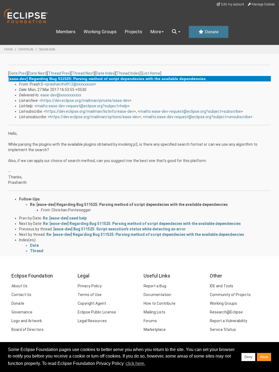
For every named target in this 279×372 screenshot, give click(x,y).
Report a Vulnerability (228, 321)
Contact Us (21, 294)
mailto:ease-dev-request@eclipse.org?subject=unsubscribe (197, 117)
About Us (19, 286)
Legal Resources (92, 321)
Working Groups (100, 31)
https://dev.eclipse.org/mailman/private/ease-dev (85, 100)
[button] (176, 32)
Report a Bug (155, 286)
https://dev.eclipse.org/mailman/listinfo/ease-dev (90, 111)
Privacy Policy (90, 286)
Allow (264, 357)
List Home (151, 73)
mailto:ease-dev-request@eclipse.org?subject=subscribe (190, 111)
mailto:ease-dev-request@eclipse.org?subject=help (82, 106)
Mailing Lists (154, 312)
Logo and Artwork (26, 321)
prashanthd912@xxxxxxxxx (70, 84)
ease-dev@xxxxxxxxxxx (60, 95)
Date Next (37, 73)
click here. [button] (135, 363)
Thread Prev (59, 73)
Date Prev (17, 73)
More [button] (155, 31)
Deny (248, 357)
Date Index (105, 73)
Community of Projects (230, 294)
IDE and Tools (221, 286)
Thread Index (128, 73)
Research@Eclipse (226, 312)
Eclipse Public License (97, 312)
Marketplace (155, 329)
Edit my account (232, 4)
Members (65, 31)
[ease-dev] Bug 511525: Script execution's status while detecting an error (119, 229)
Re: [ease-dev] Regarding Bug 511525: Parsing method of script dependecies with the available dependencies (129, 204)
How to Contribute (159, 303)
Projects (133, 31)
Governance (21, 312)
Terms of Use (90, 294)
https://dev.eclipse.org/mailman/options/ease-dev (94, 117)
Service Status (223, 329)
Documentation (157, 294)
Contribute (25, 49)
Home (8, 49)
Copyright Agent (92, 303)
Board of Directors (27, 329)
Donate (211, 31)
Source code (47, 49)
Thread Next (83, 73)
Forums (150, 321)
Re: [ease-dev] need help (65, 218)
